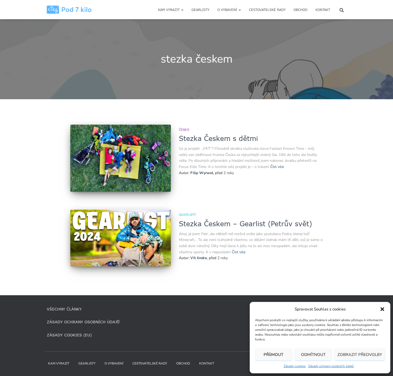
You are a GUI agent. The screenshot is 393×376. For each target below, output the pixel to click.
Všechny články (64, 309)
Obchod (300, 10)
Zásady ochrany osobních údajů (331, 366)
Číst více (277, 166)
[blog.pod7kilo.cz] (69, 9)
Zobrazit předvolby (359, 354)
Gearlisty (200, 10)
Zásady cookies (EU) (69, 335)
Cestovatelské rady (267, 10)
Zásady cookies (295, 366)
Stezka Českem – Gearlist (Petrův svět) (245, 224)
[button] (382, 309)
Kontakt (322, 10)
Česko (184, 130)
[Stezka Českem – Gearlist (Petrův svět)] (120, 238)
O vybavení (227, 10)
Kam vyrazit (169, 10)
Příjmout (273, 354)
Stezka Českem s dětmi (218, 138)
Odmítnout (313, 354)
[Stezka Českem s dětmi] (120, 158)
